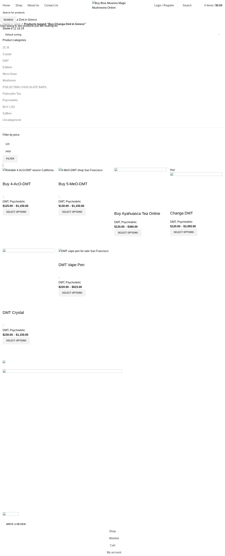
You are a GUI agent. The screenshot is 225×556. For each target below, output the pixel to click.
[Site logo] (112, 5)
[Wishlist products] (197, 5)
